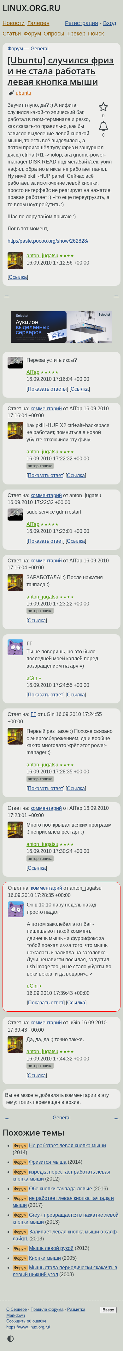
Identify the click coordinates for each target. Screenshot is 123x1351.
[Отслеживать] (103, 126)
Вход (109, 23)
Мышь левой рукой (51, 1248)
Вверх (108, 1310)
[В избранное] (103, 107)
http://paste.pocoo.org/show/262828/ (48, 241)
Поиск (96, 33)
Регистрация (81, 23)
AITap (32, 372)
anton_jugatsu (42, 255)
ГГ (33, 714)
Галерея (38, 23)
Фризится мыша (48, 1162)
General (40, 48)
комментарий (46, 408)
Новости (14, 23)
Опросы (54, 33)
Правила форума (47, 1309)
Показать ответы (47, 389)
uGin (31, 678)
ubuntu (23, 93)
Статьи (12, 33)
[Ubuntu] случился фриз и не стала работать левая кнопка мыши (61, 70)
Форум (32, 33)
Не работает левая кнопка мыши (67, 1145)
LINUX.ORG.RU (31, 8)
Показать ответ (45, 475)
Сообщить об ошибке (26, 1321)
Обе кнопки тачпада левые (60, 1188)
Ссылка (18, 277)
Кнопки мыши (45, 1258)
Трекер (76, 33)
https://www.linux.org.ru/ (28, 1327)
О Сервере (16, 1309)
